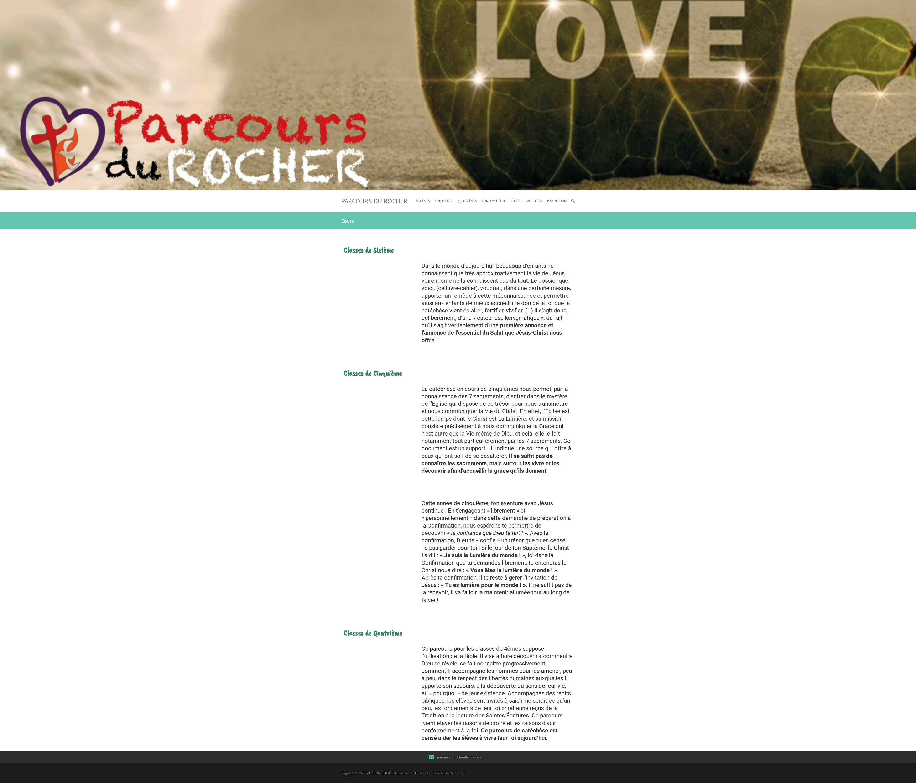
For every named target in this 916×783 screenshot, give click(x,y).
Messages (534, 201)
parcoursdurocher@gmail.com (460, 757)
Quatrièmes (467, 201)
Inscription (556, 201)
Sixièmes (423, 201)
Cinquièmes (444, 201)
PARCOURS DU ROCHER (374, 201)
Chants (516, 201)
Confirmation (493, 201)
